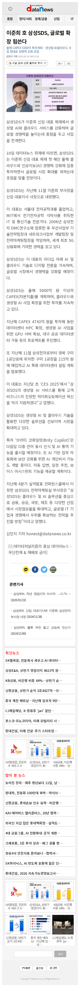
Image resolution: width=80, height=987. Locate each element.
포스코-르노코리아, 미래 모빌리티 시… (32, 720)
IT (72, 18)
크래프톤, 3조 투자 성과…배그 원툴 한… (34, 843)
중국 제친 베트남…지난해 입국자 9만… (33, 700)
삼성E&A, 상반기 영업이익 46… (39, 763)
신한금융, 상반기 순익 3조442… (16, 939)
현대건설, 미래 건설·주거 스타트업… (31, 730)
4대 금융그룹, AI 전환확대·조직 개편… (32, 833)
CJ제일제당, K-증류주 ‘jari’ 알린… (29, 710)
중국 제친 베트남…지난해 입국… (39, 939)
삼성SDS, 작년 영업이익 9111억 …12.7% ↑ (42, 593)
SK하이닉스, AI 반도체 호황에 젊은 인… (33, 863)
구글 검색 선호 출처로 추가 (27, 63)
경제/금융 (41, 18)
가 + (60, 63)
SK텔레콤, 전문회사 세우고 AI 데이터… (33, 660)
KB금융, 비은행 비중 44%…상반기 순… (33, 680)
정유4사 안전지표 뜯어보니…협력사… (31, 853)
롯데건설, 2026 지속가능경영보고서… (32, 873)
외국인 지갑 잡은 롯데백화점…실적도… (33, 822)
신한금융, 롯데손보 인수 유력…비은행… (33, 802)
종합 (10, 18)
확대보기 (64, 107)
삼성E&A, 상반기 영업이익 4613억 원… (33, 670)
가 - (69, 63)
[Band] (53, 569)
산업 (56, 18)
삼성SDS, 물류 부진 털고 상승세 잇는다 (42, 627)
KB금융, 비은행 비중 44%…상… (63, 763)
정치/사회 (25, 18)
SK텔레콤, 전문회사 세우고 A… (15, 763)
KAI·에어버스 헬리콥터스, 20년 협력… (32, 812)
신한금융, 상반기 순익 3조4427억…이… (33, 690)
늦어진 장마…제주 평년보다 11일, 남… (32, 782)
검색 (60, 954)
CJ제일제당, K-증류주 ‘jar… (63, 939)
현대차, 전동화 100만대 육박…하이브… (33, 792)
